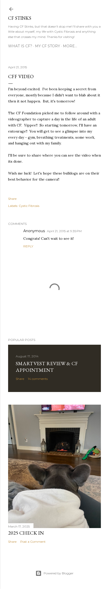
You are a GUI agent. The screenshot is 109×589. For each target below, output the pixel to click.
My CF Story (47, 46)
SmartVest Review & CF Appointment (47, 366)
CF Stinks (19, 18)
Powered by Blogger (59, 573)
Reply (28, 246)
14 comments (38, 379)
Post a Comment (33, 541)
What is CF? (20, 46)
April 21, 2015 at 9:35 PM (64, 231)
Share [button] (12, 199)
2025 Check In (26, 533)
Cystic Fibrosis (29, 206)
